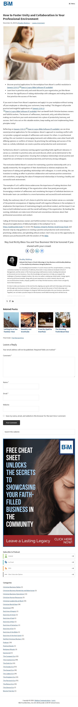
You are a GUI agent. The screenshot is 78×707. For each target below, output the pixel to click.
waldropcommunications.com (16, 296)
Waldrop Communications (43, 700)
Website (6, 405)
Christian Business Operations (13, 594)
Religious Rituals (9, 649)
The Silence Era (8, 687)
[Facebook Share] (27, 251)
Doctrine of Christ (9, 615)
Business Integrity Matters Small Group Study (51, 227)
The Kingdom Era (9, 677)
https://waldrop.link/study (13, 227)
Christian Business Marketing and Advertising (18, 590)
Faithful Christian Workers (12, 639)
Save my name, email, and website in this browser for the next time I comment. (36, 416)
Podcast (6, 642)
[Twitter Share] (32, 251)
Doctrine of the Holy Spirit (12, 635)
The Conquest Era (9, 656)
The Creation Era (9, 660)
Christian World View (10, 604)
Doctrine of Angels (9, 611)
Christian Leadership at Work (13, 601)
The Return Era (8, 684)
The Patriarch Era (17, 338)
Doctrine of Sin (8, 629)
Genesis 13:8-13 (13, 87)
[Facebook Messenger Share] (42, 251)
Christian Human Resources (12, 597)
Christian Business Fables (12, 587)
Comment (7, 355)
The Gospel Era (8, 670)
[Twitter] (7, 301)
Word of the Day (8, 691)
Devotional (7, 608)
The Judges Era (8, 674)
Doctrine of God (8, 618)
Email (6, 393)
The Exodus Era (8, 667)
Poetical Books (8, 646)
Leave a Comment (38, 23)
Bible (46, 236)
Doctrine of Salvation (10, 625)
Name (6, 382)
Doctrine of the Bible (10, 632)
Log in (53, 700)
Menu (73, 4)
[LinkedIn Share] (37, 251)
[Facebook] (10, 301)
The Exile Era (7, 663)
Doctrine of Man (8, 622)
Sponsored (6, 653)
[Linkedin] (13, 301)
